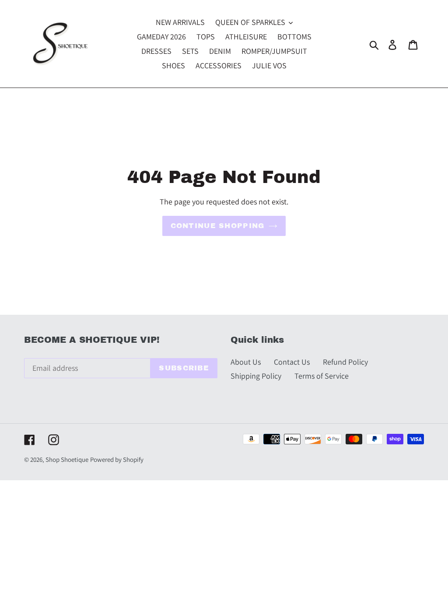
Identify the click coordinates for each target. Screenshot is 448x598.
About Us (246, 362)
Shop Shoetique (67, 459)
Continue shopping (218, 225)
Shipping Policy (256, 376)
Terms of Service (321, 376)
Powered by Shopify (117, 459)
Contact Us (292, 362)
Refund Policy (345, 362)
